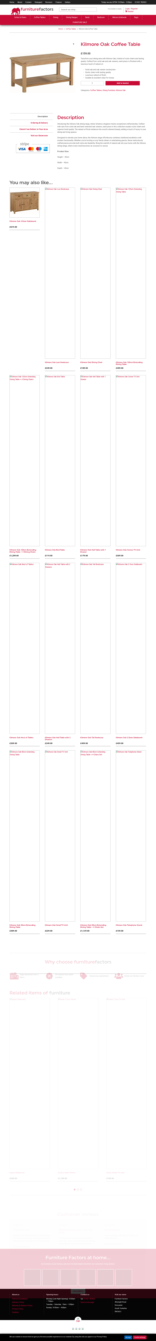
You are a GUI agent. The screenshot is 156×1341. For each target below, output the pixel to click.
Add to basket (123, 83)
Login (127, 9)
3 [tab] (80, 1190)
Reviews (48, 2)
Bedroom (101, 17)
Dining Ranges (72, 17)
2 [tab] (77, 1190)
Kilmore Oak (121, 90)
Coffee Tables (39, 17)
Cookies (15, 1312)
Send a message (87, 1302)
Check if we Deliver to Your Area (33, 129)
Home (11, 2)
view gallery (78, 1291)
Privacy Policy (17, 1309)
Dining (55, 17)
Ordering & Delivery (39, 123)
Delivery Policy (18, 1302)
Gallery (67, 2)
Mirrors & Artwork (119, 17)
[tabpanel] (29, 1090)
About (19, 2)
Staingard (38, 2)
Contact (28, 2)
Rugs (136, 17)
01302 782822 (141, 2)
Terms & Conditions (20, 1299)
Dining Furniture (109, 90)
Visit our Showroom (39, 136)
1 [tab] (74, 1190)
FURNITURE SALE (80, 22)
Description (43, 116)
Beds (87, 17)
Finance (59, 2)
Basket (130, 11)
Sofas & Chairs (20, 17)
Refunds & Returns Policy (22, 1305)
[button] (72, 43)
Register (134, 9)
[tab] (31, 116)
